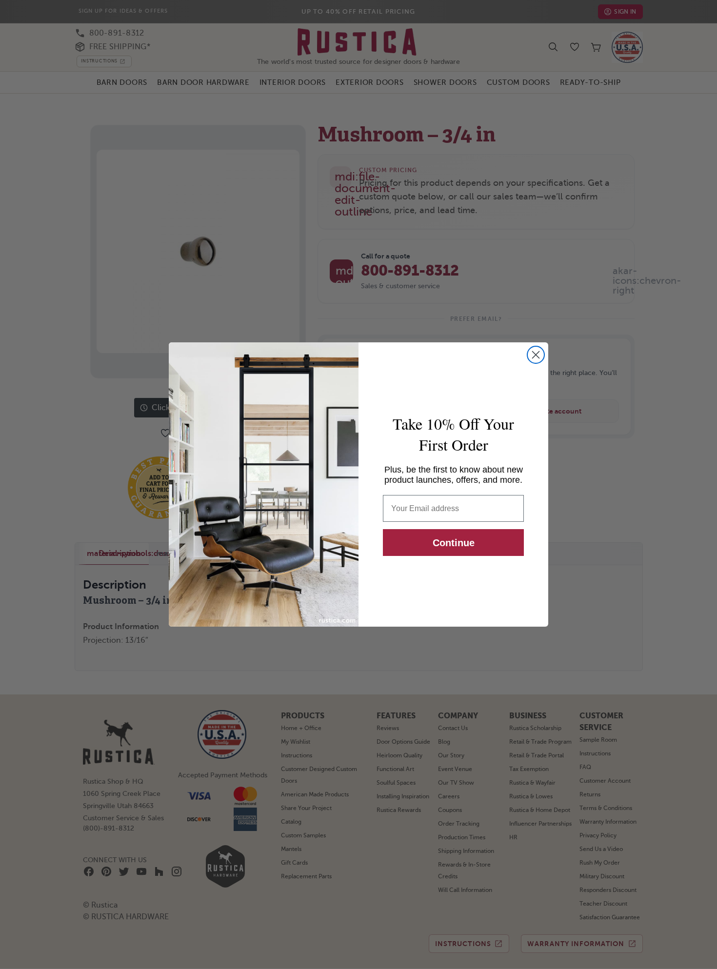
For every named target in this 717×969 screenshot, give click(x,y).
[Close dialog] (535, 354)
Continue (454, 542)
